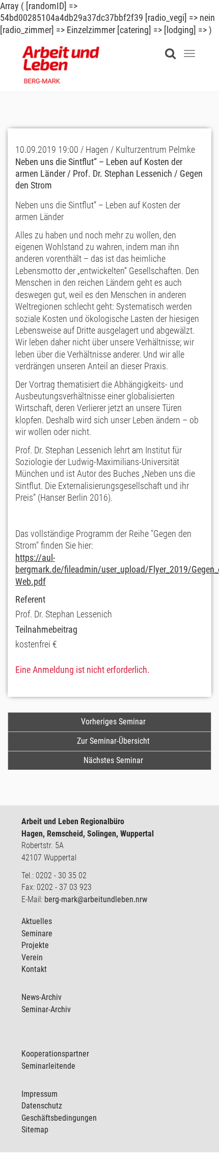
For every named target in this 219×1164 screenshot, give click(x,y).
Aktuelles (36, 921)
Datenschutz (41, 1106)
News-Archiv (41, 997)
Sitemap (34, 1129)
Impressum (39, 1094)
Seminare (36, 933)
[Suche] (173, 47)
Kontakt (34, 969)
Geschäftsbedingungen (59, 1118)
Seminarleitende (48, 1066)
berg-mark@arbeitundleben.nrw (95, 899)
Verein (32, 957)
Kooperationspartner (55, 1054)
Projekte (35, 945)
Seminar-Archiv (46, 1009)
